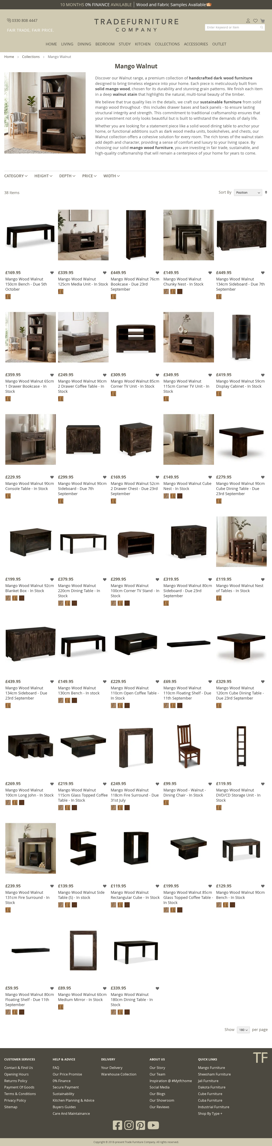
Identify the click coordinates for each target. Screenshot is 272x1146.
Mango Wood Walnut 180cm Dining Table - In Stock (132, 999)
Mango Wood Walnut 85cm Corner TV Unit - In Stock (135, 384)
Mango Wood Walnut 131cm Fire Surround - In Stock (27, 897)
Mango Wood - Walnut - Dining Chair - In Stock (184, 792)
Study (125, 43)
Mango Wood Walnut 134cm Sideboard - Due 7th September (240, 284)
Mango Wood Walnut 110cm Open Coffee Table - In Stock (135, 693)
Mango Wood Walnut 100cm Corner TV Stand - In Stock (135, 590)
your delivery (111, 1067)
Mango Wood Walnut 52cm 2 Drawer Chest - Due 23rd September (135, 488)
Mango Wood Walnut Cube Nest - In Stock (187, 486)
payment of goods (19, 1087)
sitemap (10, 1107)
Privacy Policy (15, 1100)
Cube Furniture (210, 1093)
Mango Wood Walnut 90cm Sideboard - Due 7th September (82, 488)
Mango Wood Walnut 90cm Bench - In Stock (240, 895)
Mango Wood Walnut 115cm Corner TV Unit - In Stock (186, 386)
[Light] (8, 296)
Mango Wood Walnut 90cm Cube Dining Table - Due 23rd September (240, 488)
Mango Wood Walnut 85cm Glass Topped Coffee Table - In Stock (188, 897)
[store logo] (136, 25)
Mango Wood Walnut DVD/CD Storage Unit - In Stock (238, 795)
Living (67, 43)
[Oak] (166, 291)
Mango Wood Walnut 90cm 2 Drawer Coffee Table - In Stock (82, 386)
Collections (167, 43)
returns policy (15, 1080)
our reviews (159, 1107)
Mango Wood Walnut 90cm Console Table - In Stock (29, 486)
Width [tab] (109, 175)
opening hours (16, 1074)
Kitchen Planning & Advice (73, 1100)
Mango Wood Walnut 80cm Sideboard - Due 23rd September (187, 590)
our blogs (157, 1093)
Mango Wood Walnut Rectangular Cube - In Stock (135, 895)
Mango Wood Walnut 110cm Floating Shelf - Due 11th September (187, 693)
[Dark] (180, 291)
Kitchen (143, 43)
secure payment (66, 1087)
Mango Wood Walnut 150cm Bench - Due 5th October (26, 284)
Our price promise (67, 1074)
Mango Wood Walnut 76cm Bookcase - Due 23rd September (135, 284)
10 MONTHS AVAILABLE (96, 4)
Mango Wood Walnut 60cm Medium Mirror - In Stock (82, 997)
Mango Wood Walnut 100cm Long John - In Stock (29, 792)
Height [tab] (41, 175)
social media (160, 1087)
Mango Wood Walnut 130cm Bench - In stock (78, 690)
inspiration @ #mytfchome (171, 1080)
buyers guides (64, 1107)
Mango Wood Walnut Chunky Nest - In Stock (183, 281)
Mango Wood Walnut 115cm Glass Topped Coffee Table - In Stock (83, 795)
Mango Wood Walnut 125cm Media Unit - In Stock (83, 281)
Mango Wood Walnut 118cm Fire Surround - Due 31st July (135, 795)
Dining (84, 43)
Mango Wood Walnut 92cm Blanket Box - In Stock (29, 588)
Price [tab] (87, 175)
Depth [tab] (65, 175)
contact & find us (18, 1067)
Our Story (157, 1067)
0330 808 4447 (24, 20)
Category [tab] (14, 175)
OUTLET (219, 43)
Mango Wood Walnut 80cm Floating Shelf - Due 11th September (29, 999)
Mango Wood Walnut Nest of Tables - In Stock (239, 588)
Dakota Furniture (211, 1087)
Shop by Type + (210, 1113)
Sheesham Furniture (214, 1074)
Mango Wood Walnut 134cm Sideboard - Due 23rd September (26, 693)
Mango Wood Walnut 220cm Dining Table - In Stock (79, 590)
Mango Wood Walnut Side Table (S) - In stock (81, 895)
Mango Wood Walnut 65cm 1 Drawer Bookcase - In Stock (29, 386)
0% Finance (62, 1080)
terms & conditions (20, 1093)
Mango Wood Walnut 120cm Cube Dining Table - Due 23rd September (240, 693)
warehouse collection (118, 1074)
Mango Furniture (211, 1067)
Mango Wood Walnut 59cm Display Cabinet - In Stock (240, 384)
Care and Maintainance (71, 1113)
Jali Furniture (208, 1080)
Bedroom (105, 43)
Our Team (157, 1074)
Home (51, 43)
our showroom (162, 1100)
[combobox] (235, 27)
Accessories (196, 43)
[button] (52, 273)
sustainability (63, 1093)
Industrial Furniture (213, 1107)
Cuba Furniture (210, 1100)
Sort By (225, 192)
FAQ (56, 1067)
